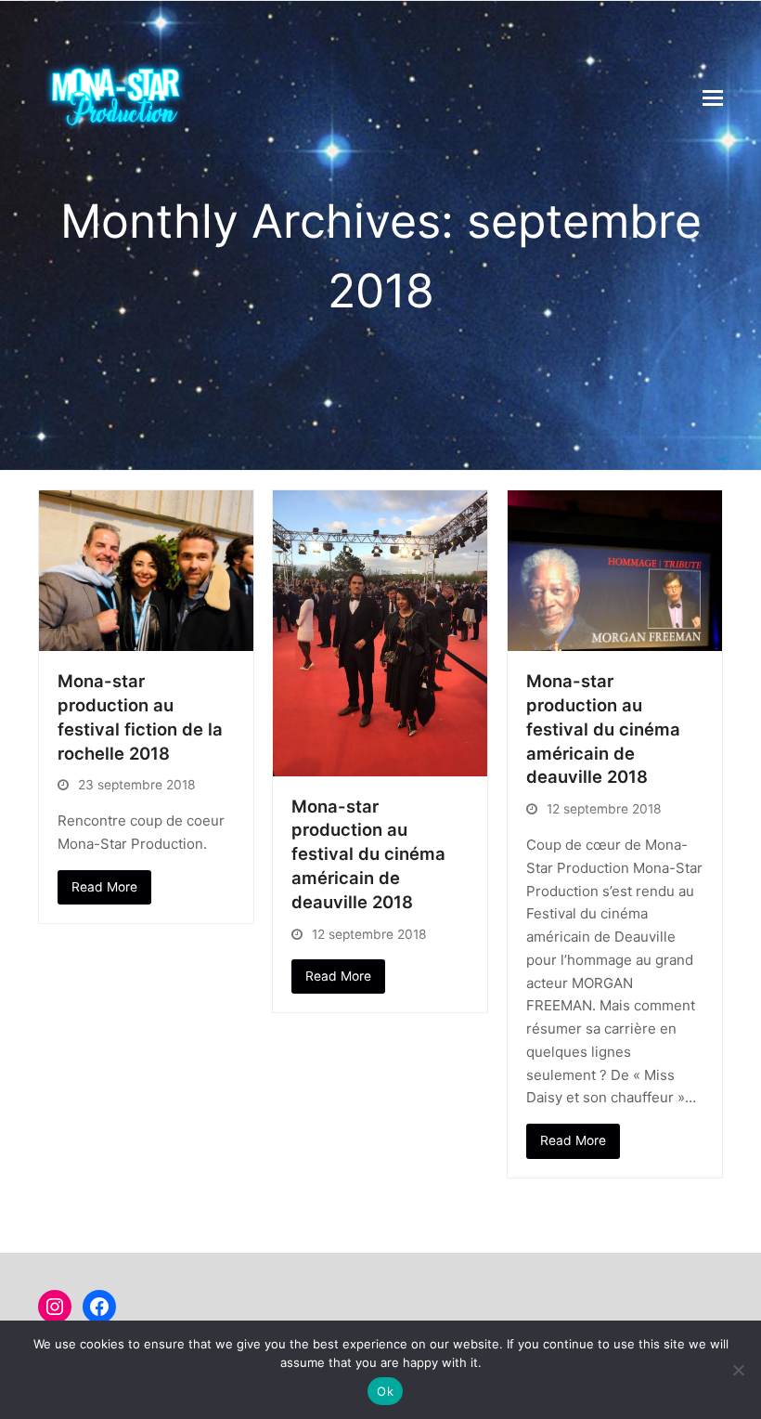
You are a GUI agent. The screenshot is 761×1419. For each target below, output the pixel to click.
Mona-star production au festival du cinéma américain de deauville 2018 (368, 854)
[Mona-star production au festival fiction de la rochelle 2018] (146, 570)
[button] (713, 97)
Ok (385, 1391)
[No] (738, 1369)
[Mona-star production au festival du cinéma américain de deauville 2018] (380, 632)
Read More (104, 886)
